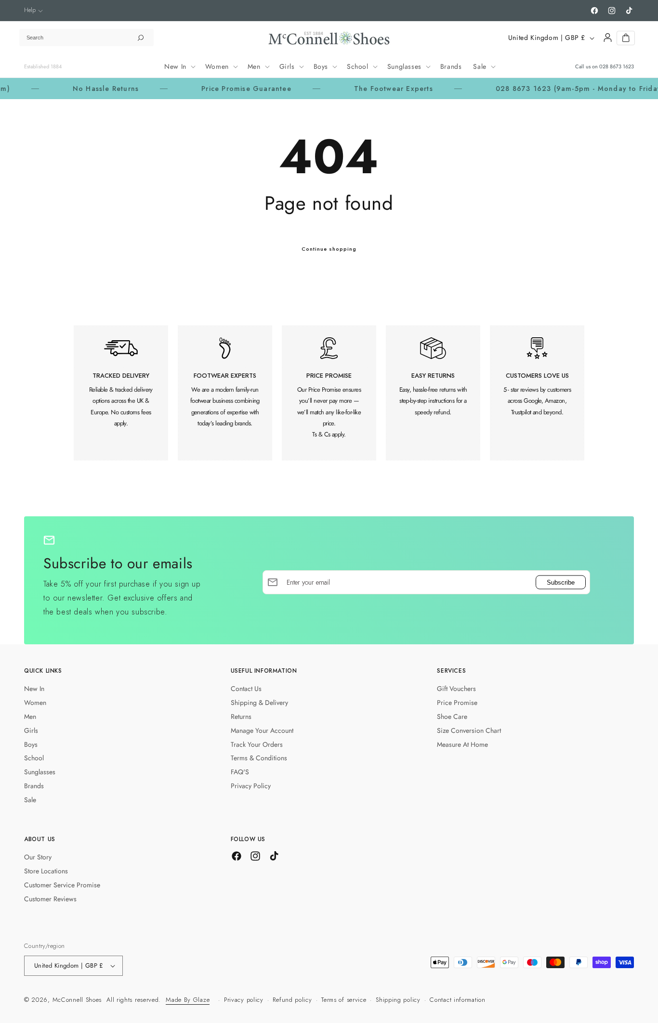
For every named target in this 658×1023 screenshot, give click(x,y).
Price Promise (457, 702)
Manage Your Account (262, 730)
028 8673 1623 (616, 66)
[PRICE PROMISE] (329, 392)
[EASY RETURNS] (433, 392)
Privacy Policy (251, 786)
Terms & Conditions (259, 758)
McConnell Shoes (77, 999)
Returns (241, 716)
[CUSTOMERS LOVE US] (537, 392)
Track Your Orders (257, 744)
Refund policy (292, 999)
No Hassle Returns (83, 88)
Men (30, 716)
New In (34, 688)
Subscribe (561, 582)
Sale (30, 800)
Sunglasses (39, 772)
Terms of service (343, 999)
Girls (31, 730)
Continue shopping (329, 249)
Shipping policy (398, 999)
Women (35, 702)
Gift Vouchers (456, 688)
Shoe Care (452, 716)
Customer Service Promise (62, 885)
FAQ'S (240, 772)
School (34, 758)
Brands (34, 786)
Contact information (457, 999)
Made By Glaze (188, 999)
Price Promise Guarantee (223, 88)
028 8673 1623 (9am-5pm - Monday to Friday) (557, 88)
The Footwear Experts (370, 88)
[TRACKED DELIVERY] (121, 392)
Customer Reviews (50, 899)
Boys (31, 744)
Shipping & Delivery (259, 702)
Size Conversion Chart (469, 730)
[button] (33, 10)
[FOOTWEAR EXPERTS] (225, 392)
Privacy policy (243, 999)
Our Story (38, 857)
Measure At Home (462, 744)
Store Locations (46, 871)
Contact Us (246, 688)
